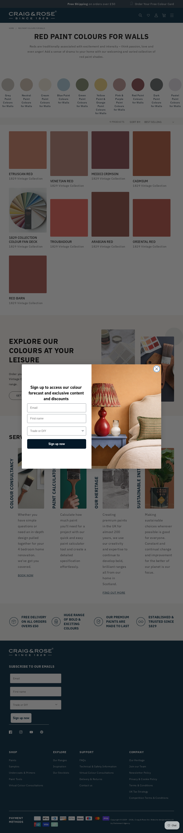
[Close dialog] (157, 369)
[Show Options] (83, 431)
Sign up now (56, 444)
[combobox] (55, 431)
